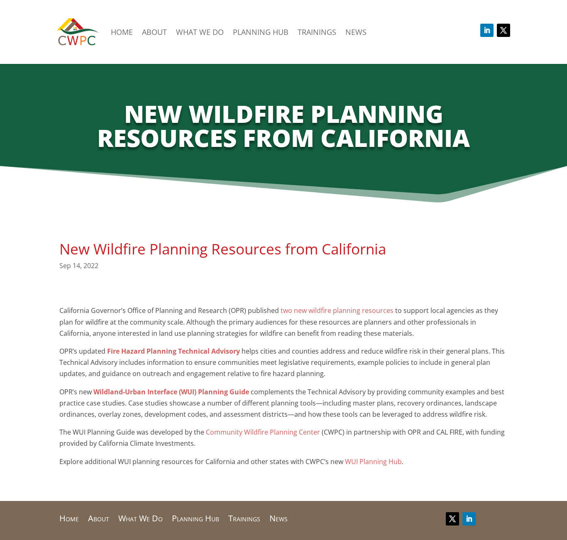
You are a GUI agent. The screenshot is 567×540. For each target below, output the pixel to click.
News (356, 32)
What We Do (200, 32)
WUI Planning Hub (373, 461)
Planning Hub (260, 32)
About (154, 32)
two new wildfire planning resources (337, 310)
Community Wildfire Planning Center (263, 432)
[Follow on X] (503, 30)
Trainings (317, 32)
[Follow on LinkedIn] (487, 30)
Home (122, 32)
